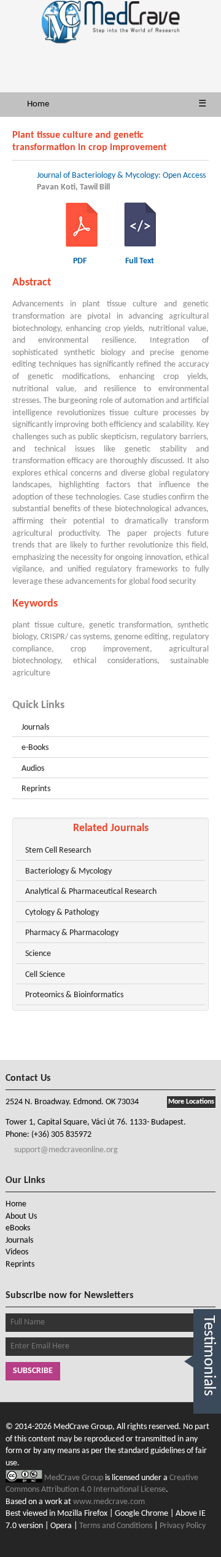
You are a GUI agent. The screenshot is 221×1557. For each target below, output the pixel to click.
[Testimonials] (207, 1427)
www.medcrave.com (109, 1502)
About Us (21, 1216)
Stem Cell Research (58, 850)
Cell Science (45, 974)
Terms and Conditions (115, 1526)
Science (38, 953)
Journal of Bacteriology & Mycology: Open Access (121, 175)
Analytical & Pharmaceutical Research (91, 891)
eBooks (18, 1228)
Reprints (35, 789)
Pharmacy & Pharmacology (71, 933)
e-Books (34, 747)
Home (38, 104)
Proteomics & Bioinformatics (74, 995)
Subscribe (33, 1371)
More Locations (191, 1101)
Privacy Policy (183, 1526)
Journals (35, 727)
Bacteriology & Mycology (68, 871)
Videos (17, 1252)
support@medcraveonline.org (65, 1150)
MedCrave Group (74, 1478)
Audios (32, 768)
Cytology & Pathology (62, 912)
